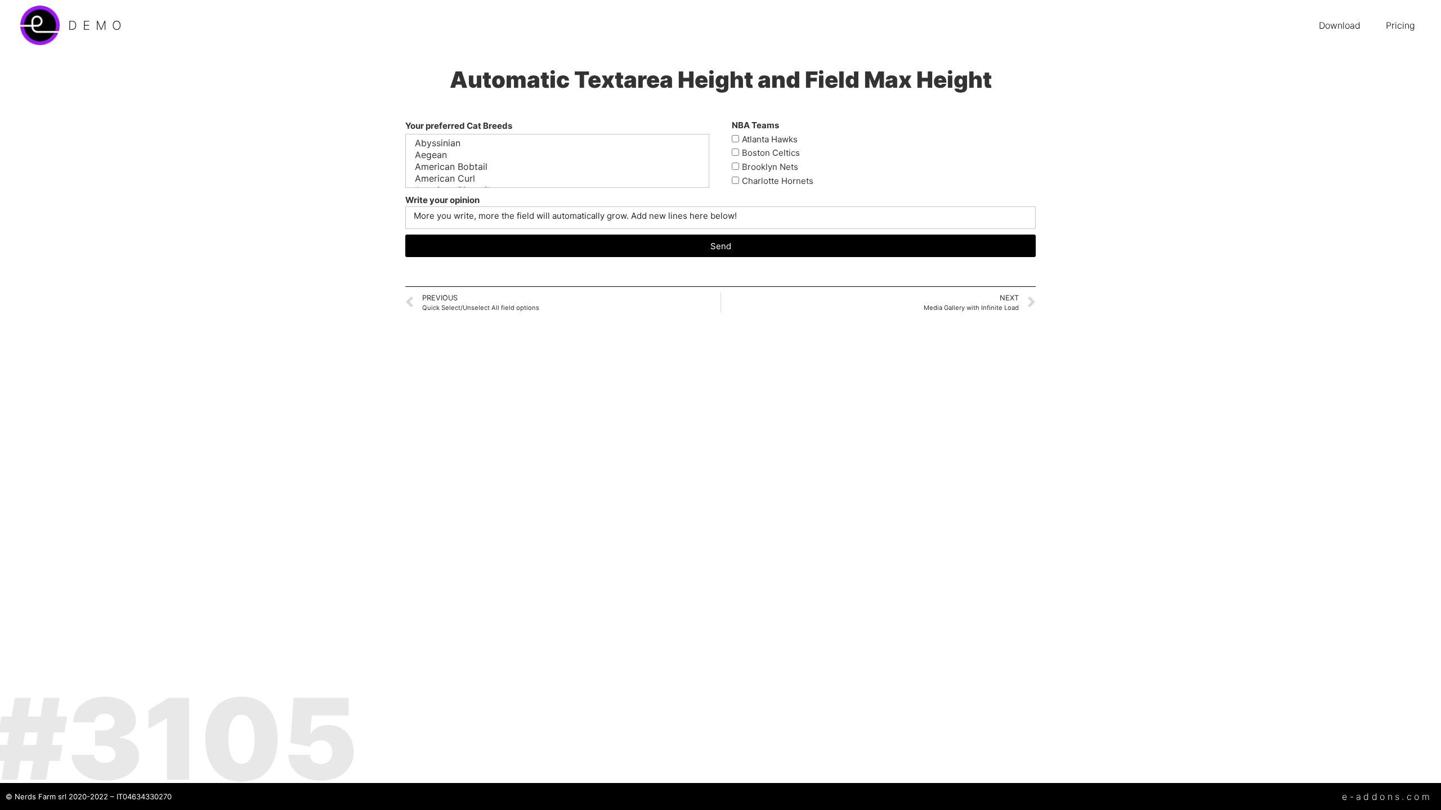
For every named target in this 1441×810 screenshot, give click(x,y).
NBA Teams (755, 125)
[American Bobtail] (555, 167)
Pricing (1400, 25)
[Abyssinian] (555, 143)
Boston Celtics (771, 153)
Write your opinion (442, 200)
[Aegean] (555, 155)
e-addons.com (1387, 796)
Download (1340, 25)
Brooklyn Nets (770, 167)
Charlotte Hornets (777, 181)
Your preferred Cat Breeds (458, 125)
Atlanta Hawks (770, 139)
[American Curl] (555, 178)
